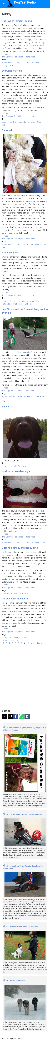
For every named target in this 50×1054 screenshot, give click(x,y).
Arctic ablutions (10, 252)
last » (39, 643)
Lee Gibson (41, 396)
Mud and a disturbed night (16, 471)
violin (4, 125)
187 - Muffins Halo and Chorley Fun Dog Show (21, 927)
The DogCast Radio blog (12, 57)
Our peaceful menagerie (15, 598)
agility (4, 396)
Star (11, 65)
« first (5, 640)
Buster (12, 301)
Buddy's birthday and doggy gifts (20, 547)
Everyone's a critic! (12, 70)
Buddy (5, 406)
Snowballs (7, 130)
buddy (17, 62)
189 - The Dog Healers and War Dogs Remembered (23, 814)
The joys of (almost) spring (17, 20)
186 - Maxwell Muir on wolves (15, 981)
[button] (4, 716)
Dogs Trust (24, 593)
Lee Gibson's (18, 352)
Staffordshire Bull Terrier (23, 304)
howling (13, 122)
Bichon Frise (7, 62)
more (5, 54)
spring (4, 65)
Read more (30, 57)
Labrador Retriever (31, 62)
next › (33, 643)
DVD (30, 352)
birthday (5, 593)
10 (28, 643)
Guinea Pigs (15, 637)
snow (43, 244)
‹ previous (14, 640)
